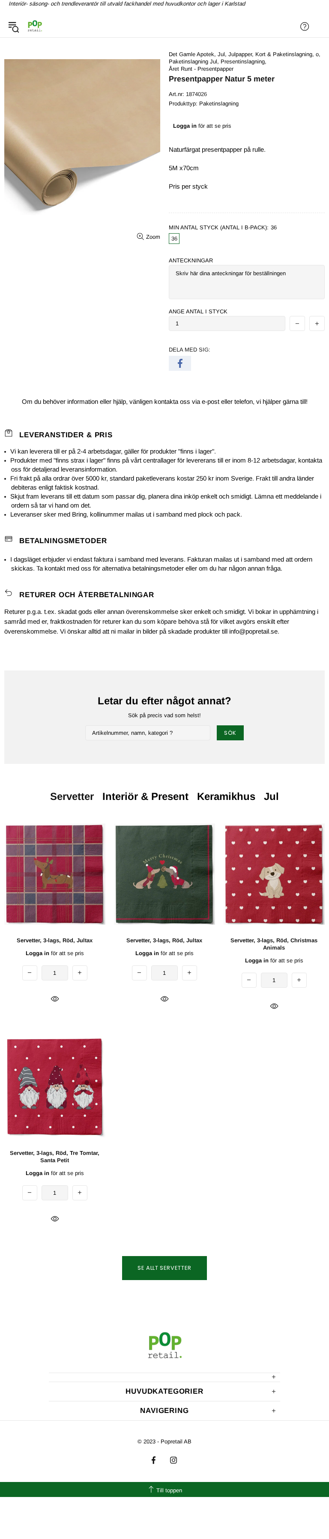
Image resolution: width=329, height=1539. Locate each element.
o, (318, 54)
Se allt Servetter (164, 1268)
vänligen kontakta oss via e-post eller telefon (191, 401)
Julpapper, (241, 54)
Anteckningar (191, 260)
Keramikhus (226, 796)
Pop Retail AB (34, 26)
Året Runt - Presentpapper (201, 69)
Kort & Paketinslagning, (284, 54)
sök (230, 733)
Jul (271, 796)
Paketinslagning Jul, (194, 61)
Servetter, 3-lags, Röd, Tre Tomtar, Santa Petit (54, 1156)
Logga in (185, 126)
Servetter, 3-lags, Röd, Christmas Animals (273, 944)
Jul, (222, 54)
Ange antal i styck (198, 311)
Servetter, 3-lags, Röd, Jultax (55, 940)
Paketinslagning (219, 103)
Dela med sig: (189, 349)
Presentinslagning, (243, 61)
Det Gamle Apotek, (192, 54)
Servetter (72, 796)
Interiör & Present (145, 796)
